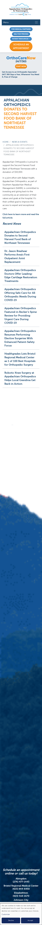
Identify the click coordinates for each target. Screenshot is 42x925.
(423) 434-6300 (21, 903)
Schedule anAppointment (21, 46)
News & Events (19, 142)
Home (6, 142)
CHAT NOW (21, 66)
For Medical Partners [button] (21, 29)
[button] (21, 46)
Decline (11, 920)
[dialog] (21, 914)
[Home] (20, 9)
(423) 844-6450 (21, 888)
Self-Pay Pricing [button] (21, 34)
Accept (30, 920)
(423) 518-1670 (21, 896)
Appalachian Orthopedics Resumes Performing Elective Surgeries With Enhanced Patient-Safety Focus (20, 338)
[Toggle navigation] (36, 22)
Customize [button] (6, 914)
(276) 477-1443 (21, 881)
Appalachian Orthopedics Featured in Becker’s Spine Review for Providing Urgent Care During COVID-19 (20, 315)
